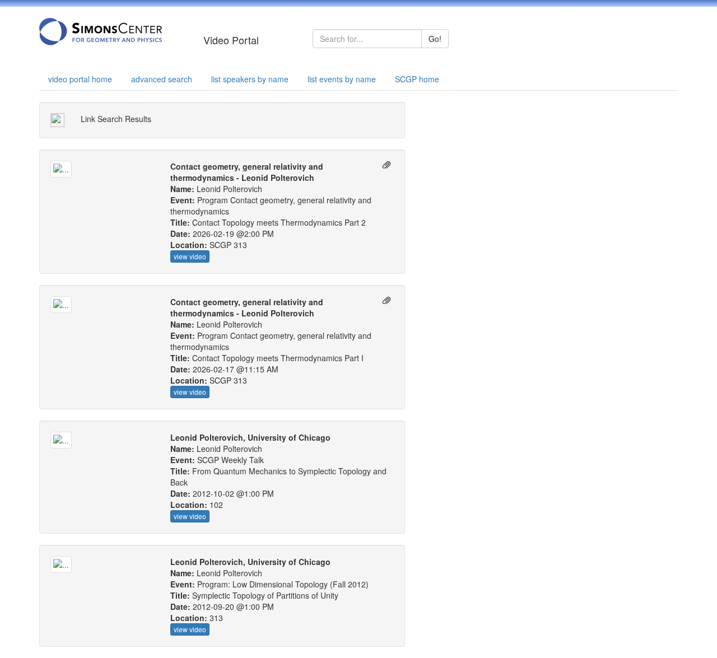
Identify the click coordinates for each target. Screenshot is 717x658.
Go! (435, 38)
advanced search (161, 79)
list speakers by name (249, 79)
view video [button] (190, 256)
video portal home (80, 79)
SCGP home (417, 79)
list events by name (342, 79)
